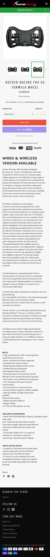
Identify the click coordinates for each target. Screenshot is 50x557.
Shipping (20, 102)
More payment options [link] (24, 136)
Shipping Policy (9, 537)
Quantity (38, 109)
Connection (7, 109)
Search (5, 497)
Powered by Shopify (38, 545)
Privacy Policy (8, 529)
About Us (6, 521)
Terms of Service (9, 533)
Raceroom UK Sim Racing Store (19, 545)
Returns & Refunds (11, 525)
